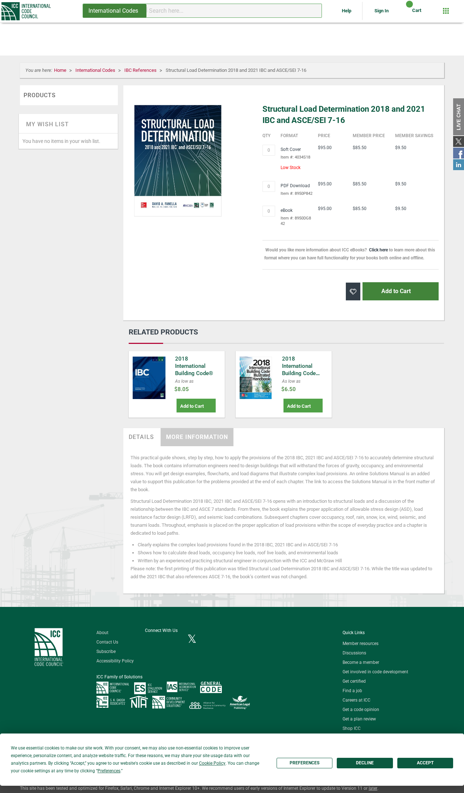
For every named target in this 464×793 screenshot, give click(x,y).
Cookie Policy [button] (212, 763)
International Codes (95, 70)
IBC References (141, 70)
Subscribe (106, 651)
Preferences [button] (109, 770)
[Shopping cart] (403, 13)
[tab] (141, 437)
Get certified (354, 681)
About (102, 632)
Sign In (381, 10)
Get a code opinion (361, 709)
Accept (425, 762)
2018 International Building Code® (194, 366)
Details (141, 437)
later (373, 788)
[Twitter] (191, 639)
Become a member (361, 662)
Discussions (354, 653)
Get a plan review (359, 719)
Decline (365, 762)
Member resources (360, 643)
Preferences (304, 762)
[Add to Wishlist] (353, 291)
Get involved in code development (375, 671)
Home (60, 70)
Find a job (352, 690)
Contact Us (107, 642)
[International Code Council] (26, 11)
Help (347, 10)
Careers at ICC (356, 700)
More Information (197, 437)
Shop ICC (352, 728)
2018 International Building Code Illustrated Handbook (299, 373)
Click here (378, 249)
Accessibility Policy (115, 660)
